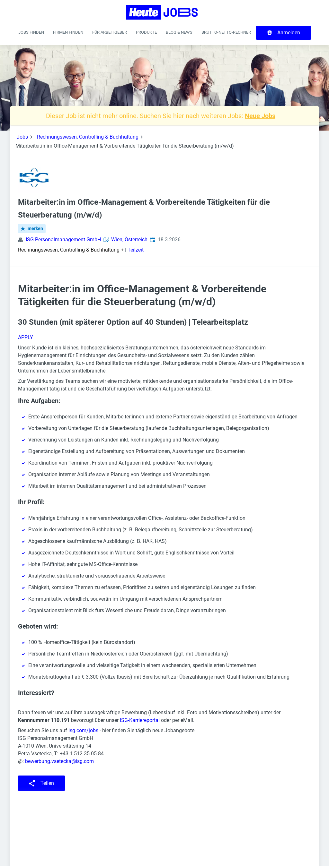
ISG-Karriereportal (140, 720)
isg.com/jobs (83, 730)
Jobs (22, 137)
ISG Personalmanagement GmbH (63, 239)
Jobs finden (31, 32)
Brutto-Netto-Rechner (226, 32)
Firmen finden (68, 32)
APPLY (25, 337)
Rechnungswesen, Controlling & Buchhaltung (87, 137)
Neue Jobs (260, 116)
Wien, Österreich (129, 239)
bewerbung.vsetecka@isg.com (59, 761)
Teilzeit (136, 250)
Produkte (146, 32)
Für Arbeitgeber (109, 32)
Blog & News (179, 32)
